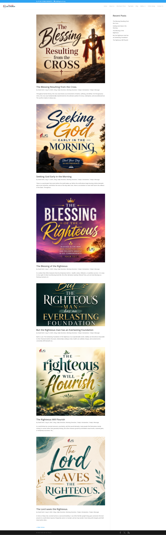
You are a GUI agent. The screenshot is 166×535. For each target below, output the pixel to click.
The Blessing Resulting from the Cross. (56, 86)
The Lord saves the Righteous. (52, 509)
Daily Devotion (61, 90)
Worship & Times (121, 6)
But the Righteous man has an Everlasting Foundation (64, 329)
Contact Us (160, 6)
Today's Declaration (83, 90)
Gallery (142, 6)
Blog (137, 6)
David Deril (41, 90)
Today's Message (95, 90)
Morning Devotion (72, 90)
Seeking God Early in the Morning (54, 176)
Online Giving (151, 6)
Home (105, 6)
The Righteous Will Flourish (50, 419)
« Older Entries (40, 527)
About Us (111, 6)
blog (55, 90)
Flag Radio (130, 6)
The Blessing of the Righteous (52, 266)
